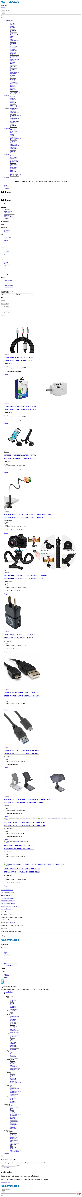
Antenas (12, 23)
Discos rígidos (13, 140)
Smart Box (13, 66)
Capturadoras (13, 68)
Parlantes (12, 45)
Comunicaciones (14, 121)
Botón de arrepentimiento (10, 963)
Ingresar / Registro (5, 1182)
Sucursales (6, 975)
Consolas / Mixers (14, 56)
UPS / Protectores (14, 167)
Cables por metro (14, 145)
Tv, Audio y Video (8, 20)
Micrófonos (13, 43)
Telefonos (12, 119)
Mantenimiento (14, 164)
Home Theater (14, 83)
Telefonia (12, 109)
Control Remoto (14, 33)
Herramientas (13, 32)
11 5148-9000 (11, 922)
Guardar (18, 1165)
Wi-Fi (11, 132)
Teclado (12, 135)
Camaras (12, 98)
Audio (11, 39)
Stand (11, 37)
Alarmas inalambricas (15, 106)
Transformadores (14, 176)
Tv (11, 76)
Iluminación (13, 171)
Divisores (12, 27)
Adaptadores (13, 137)
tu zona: (3, 7)
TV (11, 21)
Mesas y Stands (14, 34)
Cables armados (14, 148)
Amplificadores (14, 46)
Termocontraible (14, 160)
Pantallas (12, 88)
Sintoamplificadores (15, 92)
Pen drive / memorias (15, 138)
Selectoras (12, 29)
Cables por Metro (14, 55)
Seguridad (6, 95)
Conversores (13, 50)
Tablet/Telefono (14, 82)
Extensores (13, 53)
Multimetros (13, 163)
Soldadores (13, 168)
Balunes (12, 101)
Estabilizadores (14, 161)
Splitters (12, 63)
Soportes (12, 75)
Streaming (6, 1153)
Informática (7, 128)
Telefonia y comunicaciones (11, 108)
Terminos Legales (8, 965)
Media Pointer (13, 144)
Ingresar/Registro (8, 992)
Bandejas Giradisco (15, 93)
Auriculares (13, 47)
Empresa (6, 974)
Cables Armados (14, 40)
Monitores (12, 151)
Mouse (12, 134)
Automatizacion (14, 91)
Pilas (11, 170)
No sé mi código (5, 1167)
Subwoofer (13, 86)
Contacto (6, 977)
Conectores (13, 24)
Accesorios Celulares (15, 115)
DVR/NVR (13, 102)
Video (11, 57)
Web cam (12, 142)
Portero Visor (13, 105)
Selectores (12, 141)
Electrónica (7, 154)
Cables (12, 26)
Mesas (11, 36)
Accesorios (13, 30)
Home (5, 185)
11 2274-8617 (11, 914)
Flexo (11, 165)
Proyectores (13, 78)
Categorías (3, 207)
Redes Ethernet (14, 131)
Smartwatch (13, 153)
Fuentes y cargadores (15, 174)
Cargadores (13, 114)
